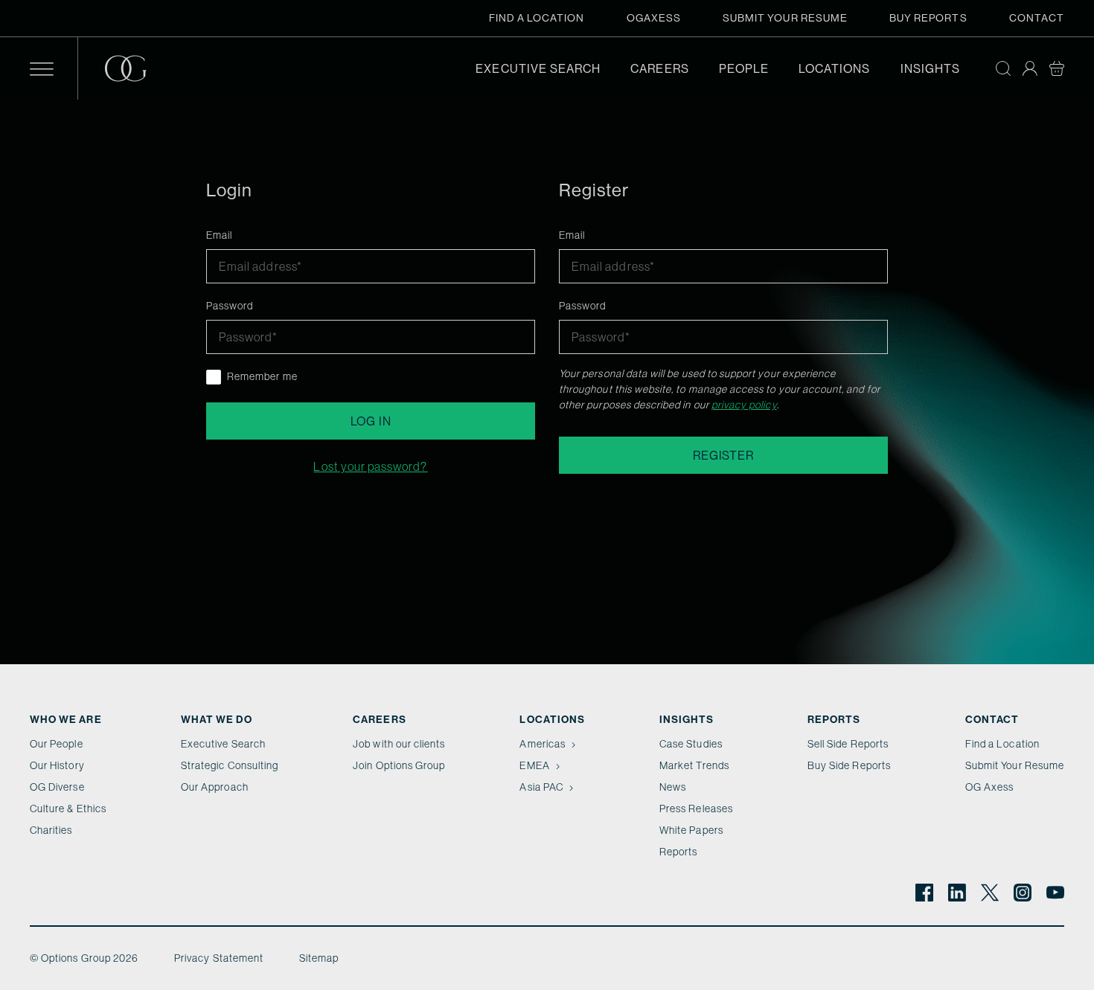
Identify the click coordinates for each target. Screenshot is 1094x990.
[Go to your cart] (1056, 68)
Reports (678, 851)
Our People (56, 743)
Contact (1036, 18)
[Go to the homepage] (137, 68)
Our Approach (215, 787)
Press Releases (696, 808)
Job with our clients (399, 743)
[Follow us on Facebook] (924, 892)
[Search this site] (1003, 68)
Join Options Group (399, 765)
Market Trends (694, 765)
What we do (216, 719)
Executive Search (538, 68)
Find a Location (537, 18)
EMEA (534, 765)
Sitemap (319, 958)
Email (219, 235)
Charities (51, 830)
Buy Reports (928, 18)
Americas (542, 743)
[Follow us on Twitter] (990, 892)
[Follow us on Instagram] (1022, 892)
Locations (835, 68)
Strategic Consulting (229, 765)
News (672, 787)
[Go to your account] (1030, 68)
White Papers (691, 830)
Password (229, 305)
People (744, 68)
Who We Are (66, 719)
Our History (57, 765)
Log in (371, 421)
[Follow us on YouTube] (1055, 892)
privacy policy (744, 404)
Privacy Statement (218, 958)
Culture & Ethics (68, 808)
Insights (930, 68)
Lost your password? (370, 466)
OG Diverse (57, 787)
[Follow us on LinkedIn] (957, 892)
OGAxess (654, 18)
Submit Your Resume (785, 18)
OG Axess (989, 787)
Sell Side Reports (848, 743)
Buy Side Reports (849, 765)
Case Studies (691, 743)
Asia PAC (541, 787)
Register (723, 455)
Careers (659, 68)
